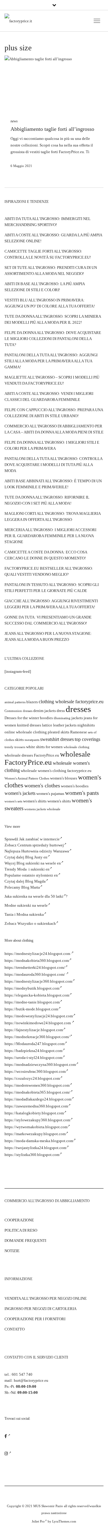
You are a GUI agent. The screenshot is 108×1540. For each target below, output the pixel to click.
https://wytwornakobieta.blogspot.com (36, 1127)
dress (61, 710)
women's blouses (63, 778)
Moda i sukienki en (33, 869)
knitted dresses (29, 725)
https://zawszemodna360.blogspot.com (36, 1106)
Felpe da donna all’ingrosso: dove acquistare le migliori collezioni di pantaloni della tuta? (52, 338)
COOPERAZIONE (19, 1220)
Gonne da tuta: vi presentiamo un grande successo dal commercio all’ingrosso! (48, 620)
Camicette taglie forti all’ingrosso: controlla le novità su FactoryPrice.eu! (47, 254)
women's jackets (19, 793)
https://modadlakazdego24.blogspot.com (37, 1099)
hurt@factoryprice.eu (31, 1380)
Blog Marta (30, 887)
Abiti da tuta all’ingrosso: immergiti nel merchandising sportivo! (47, 221)
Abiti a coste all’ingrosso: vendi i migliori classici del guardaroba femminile (48, 396)
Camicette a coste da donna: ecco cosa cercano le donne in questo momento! (45, 555)
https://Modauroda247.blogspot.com (34, 1043)
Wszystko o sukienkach (36, 923)
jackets (77, 718)
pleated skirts (58, 732)
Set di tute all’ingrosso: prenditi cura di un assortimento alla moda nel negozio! (50, 270)
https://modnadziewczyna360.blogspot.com (40, 1064)
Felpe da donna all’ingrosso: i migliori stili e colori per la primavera (51, 445)
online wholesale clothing (25, 732)
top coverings (87, 739)
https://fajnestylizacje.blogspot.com (33, 1030)
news (14, 121)
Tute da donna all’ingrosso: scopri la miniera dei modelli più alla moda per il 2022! (52, 319)
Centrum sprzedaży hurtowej (40, 845)
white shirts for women (44, 747)
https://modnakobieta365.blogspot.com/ (37, 1092)
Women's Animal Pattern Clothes (26, 778)
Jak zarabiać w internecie (39, 839)
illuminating (62, 718)
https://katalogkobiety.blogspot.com (34, 1113)
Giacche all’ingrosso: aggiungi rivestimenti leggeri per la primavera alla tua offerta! (51, 604)
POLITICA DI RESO (20, 1230)
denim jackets (44, 710)
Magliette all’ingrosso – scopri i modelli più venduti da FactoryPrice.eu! (51, 380)
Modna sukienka (30, 914)
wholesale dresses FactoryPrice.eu (31, 755)
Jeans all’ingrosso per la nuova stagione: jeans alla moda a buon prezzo (48, 636)
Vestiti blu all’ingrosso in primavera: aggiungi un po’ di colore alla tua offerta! (49, 303)
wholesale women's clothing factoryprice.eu (56, 770)
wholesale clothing (76, 747)
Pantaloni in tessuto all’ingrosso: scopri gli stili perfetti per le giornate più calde (51, 587)
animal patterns (15, 702)
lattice (47, 725)
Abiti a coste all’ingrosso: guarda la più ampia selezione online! (53, 238)
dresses (78, 709)
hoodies (46, 718)
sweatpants (32, 740)
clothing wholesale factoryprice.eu (71, 701)
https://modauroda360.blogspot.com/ (35, 974)
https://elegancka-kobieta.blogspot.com (36, 995)
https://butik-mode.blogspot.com (31, 1009)
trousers (19, 747)
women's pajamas (50, 793)
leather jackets (64, 725)
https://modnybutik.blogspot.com (31, 988)
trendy (9, 747)
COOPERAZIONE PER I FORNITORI (34, 1319)
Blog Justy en (36, 857)
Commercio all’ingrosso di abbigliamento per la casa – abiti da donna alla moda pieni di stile (54, 429)
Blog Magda (35, 881)
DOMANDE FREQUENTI (25, 1240)
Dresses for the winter (21, 718)
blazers (32, 702)
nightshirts (86, 725)
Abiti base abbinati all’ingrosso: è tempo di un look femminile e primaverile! (53, 484)
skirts (19, 739)
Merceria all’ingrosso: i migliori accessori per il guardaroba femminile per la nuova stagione (50, 536)
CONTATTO (14, 1329)
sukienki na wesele (32, 905)
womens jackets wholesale (42, 809)
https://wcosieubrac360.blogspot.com (35, 1071)
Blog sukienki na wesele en (38, 863)
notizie (12, 1251)
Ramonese (78, 732)
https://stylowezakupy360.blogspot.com (37, 1120)
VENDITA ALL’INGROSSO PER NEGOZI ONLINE (45, 1298)
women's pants (82, 793)
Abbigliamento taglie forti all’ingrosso (52, 129)
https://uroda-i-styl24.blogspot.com (33, 1057)
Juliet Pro (38, 1521)
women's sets (13, 801)
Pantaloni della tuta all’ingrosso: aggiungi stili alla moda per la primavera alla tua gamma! (51, 361)
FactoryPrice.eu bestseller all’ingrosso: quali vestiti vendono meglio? (48, 571)
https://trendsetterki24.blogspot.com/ (34, 967)
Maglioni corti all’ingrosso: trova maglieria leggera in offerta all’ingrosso (52, 516)
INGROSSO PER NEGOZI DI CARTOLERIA (40, 1308)
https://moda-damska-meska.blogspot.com (38, 1140)
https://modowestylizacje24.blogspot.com (38, 1016)
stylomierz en (47, 875)
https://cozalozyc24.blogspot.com (32, 1078)
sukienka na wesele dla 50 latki (38, 896)
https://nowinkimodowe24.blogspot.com (38, 1023)
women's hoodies (74, 786)
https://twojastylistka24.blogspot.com (35, 1147)
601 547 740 (22, 1374)
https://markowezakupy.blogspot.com (35, 1134)
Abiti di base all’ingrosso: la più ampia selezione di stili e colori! (44, 287)
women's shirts (34, 801)
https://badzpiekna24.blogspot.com (33, 1050)
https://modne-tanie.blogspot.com (32, 1002)
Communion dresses (18, 711)
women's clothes (42, 786)
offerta (84, 145)
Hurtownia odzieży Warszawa (45, 851)
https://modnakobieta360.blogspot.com (36, 960)
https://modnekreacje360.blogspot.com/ (37, 1037)
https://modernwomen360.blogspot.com (37, 1085)
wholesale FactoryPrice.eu (47, 758)
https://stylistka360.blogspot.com (31, 1154)
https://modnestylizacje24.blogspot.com (37, 953)
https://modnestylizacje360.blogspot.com (38, 981)
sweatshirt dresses (57, 739)
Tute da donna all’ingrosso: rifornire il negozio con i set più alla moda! (46, 500)
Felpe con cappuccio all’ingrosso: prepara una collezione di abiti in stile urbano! (53, 413)
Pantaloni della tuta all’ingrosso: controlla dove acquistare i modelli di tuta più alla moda (53, 464)
